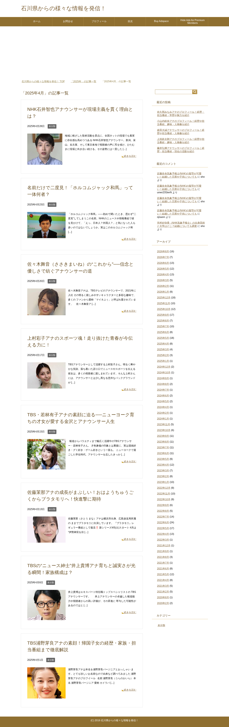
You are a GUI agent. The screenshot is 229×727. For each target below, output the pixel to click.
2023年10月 (163, 430)
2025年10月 (163, 309)
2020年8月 (163, 597)
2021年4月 (163, 580)
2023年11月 (163, 424)
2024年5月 (163, 401)
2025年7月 (163, 326)
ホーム (37, 21)
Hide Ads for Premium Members (192, 21)
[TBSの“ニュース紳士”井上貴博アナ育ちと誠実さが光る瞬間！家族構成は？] (46, 617)
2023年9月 (163, 436)
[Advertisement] (114, 53)
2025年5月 (163, 338)
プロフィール (99, 21)
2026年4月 (163, 274)
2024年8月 (163, 384)
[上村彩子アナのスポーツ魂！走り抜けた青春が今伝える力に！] (46, 386)
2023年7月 (163, 447)
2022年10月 (163, 499)
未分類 (52, 126)
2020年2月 (163, 603)
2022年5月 (163, 528)
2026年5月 (163, 268)
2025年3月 (163, 349)
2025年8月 (163, 320)
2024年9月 (163, 378)
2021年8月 (163, 557)
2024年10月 (163, 372)
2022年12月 (163, 488)
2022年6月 (163, 522)
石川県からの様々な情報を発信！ (63, 8)
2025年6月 (163, 332)
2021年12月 (163, 545)
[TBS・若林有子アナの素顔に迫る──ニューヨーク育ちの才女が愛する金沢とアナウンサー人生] (46, 467)
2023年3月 (163, 470)
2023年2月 (163, 476)
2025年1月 (163, 361)
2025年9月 (163, 315)
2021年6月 (163, 568)
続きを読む (130, 156)
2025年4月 (163, 343)
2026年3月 (163, 280)
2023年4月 (163, 464)
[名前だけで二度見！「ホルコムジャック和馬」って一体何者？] (46, 235)
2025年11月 (163, 303)
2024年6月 (163, 395)
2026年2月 (163, 286)
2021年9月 (163, 551)
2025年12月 (163, 297)
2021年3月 (163, 586)
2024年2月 (163, 413)
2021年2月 (163, 591)
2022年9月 (163, 505)
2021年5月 (163, 574)
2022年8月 (163, 511)
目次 (130, 21)
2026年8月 (163, 251)
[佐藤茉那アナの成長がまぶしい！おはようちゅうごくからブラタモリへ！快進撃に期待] (46, 540)
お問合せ (68, 21)
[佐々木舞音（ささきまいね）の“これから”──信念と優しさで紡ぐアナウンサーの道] (46, 313)
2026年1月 (163, 291)
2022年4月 (163, 534)
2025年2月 (163, 355)
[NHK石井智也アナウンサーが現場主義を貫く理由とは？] (44, 162)
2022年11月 (163, 493)
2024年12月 (163, 366)
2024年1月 (163, 418)
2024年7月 (163, 390)
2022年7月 (163, 516)
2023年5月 (163, 459)
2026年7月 (163, 257)
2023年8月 (163, 441)
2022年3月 (163, 539)
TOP (43, 81)
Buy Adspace (161, 21)
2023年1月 (163, 482)
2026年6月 (163, 263)
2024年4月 (163, 407)
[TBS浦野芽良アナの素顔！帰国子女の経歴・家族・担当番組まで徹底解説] (46, 696)
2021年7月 (163, 562)
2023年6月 (163, 453)
